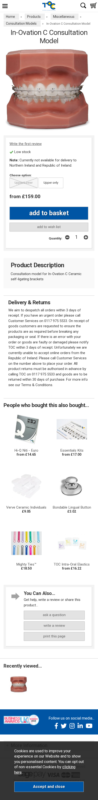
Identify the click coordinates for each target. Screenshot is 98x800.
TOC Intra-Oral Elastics (72, 564)
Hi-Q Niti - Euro (26, 450)
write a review (54, 625)
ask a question (54, 615)
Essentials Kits (71, 450)
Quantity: (55, 238)
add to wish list (49, 227)
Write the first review (26, 144)
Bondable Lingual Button (72, 507)
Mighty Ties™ (26, 564)
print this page (54, 636)
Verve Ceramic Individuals (26, 507)
